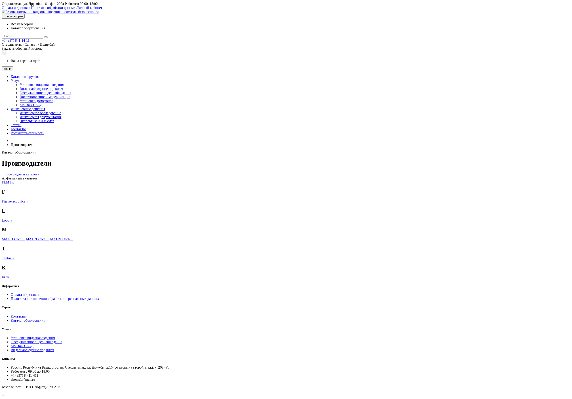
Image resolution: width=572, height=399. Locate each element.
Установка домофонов (36, 101)
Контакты (18, 129)
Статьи (16, 125)
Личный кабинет (89, 8)
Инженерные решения (28, 109)
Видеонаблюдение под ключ (41, 89)
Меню (7, 68)
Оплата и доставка (16, 8)
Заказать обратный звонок (22, 48)
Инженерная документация (40, 117)
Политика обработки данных (53, 8)
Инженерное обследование (40, 113)
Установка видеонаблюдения (42, 85)
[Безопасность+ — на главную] (50, 12)
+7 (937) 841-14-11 (15, 40)
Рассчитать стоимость (27, 133)
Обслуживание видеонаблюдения (45, 93)
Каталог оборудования (28, 77)
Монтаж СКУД (31, 105)
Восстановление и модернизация (45, 97)
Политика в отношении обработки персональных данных (55, 299)
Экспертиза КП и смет (37, 121)
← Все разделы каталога (20, 174)
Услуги (16, 81)
